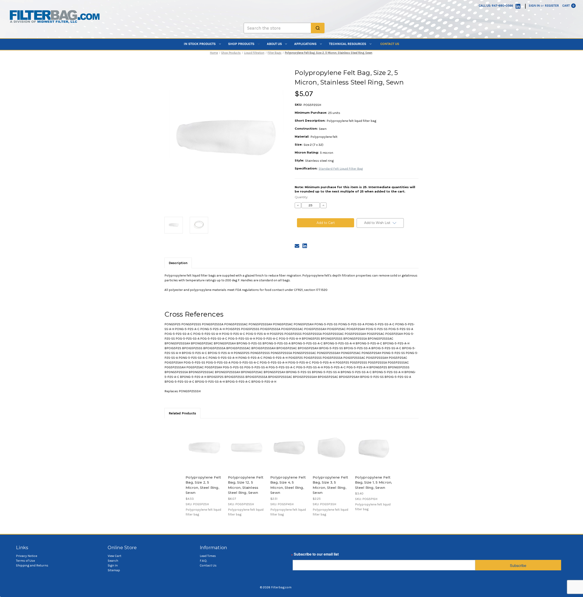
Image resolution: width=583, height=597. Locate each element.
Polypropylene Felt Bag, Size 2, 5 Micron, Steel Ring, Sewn (203, 485)
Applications (305, 44)
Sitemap (114, 570)
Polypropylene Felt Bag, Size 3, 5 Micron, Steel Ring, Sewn (330, 485)
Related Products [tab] (182, 413)
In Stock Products (200, 44)
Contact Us (389, 44)
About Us (275, 44)
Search (113, 561)
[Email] (297, 246)
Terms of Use (25, 561)
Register (552, 6)
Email (297, 555)
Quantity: (301, 197)
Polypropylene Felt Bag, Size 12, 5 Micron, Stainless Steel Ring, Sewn (245, 485)
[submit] (318, 28)
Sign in (534, 6)
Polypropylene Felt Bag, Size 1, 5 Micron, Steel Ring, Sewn (373, 482)
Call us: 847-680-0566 (496, 6)
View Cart (114, 556)
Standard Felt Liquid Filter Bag (341, 169)
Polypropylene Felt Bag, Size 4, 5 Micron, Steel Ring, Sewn (288, 485)
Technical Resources (348, 44)
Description (178, 263)
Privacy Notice (26, 556)
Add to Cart (204, 452)
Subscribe (518, 565)
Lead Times (208, 556)
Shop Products (241, 44)
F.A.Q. (203, 561)
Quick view (204, 444)
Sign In (113, 565)
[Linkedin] (518, 6)
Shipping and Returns (32, 565)
